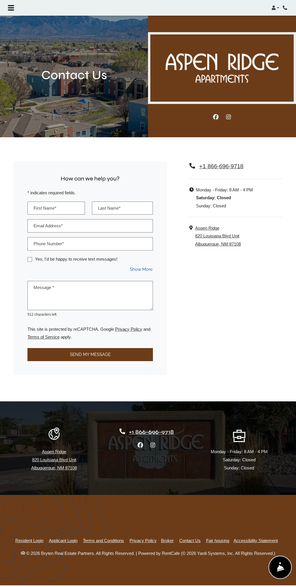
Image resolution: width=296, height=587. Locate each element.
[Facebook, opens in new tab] (215, 117)
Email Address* (48, 225)
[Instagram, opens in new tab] (228, 117)
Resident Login (29, 540)
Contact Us (190, 540)
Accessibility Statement (256, 540)
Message (44, 287)
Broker (167, 540)
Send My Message (90, 354)
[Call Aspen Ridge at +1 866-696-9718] (285, 7)
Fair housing (217, 540)
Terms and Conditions (103, 540)
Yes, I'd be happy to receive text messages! (76, 259)
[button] (275, 7)
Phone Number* (49, 243)
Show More (141, 269)
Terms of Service (43, 336)
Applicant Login (63, 540)
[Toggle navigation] (11, 7)
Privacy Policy (128, 329)
